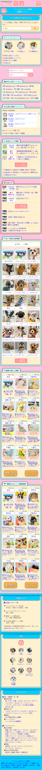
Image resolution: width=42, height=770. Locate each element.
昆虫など (30, 736)
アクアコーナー (9, 726)
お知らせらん (8, 628)
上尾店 (7, 175)
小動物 (22, 133)
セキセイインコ (10, 86)
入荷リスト (17, 730)
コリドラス (22, 736)
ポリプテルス (10, 742)
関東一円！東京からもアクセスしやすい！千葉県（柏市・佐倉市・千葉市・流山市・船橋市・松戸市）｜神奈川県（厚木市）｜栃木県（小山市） (20, 765)
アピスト (25, 730)
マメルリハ (9, 89)
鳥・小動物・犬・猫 (11, 697)
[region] (21, 119)
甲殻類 (20, 734)
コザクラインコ (23, 92)
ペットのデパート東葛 (22, 761)
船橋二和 (24, 170)
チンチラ (27, 701)
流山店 (7, 172)
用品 (6, 740)
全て (15, 175)
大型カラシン (10, 732)
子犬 (7, 98)
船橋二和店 (15, 752)
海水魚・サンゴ (10, 746)
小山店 (25, 172)
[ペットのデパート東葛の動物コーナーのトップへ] (6, 3)
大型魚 (18, 732)
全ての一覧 (9, 707)
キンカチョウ (18, 95)
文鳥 (18, 89)
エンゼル (33, 730)
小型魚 (26, 734)
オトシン (25, 732)
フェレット (28, 703)
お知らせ (7, 63)
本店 (33, 170)
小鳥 (16, 133)
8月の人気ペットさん (11, 55)
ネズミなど (17, 705)
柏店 (16, 170)
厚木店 (16, 172)
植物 (13, 738)
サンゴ (7, 738)
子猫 (7, 95)
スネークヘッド (21, 738)
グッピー (13, 734)
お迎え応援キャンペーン (12, 58)
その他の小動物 (27, 705)
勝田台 (34, 172)
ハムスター (27, 89)
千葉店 (7, 170)
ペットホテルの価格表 (13, 721)
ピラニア (22, 740)
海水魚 (32, 732)
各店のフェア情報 (10, 60)
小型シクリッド (10, 736)
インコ (24, 713)
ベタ (35, 740)
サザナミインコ (32, 95)
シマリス (8, 705)
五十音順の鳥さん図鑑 (13, 717)
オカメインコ (24, 86)
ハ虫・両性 (14, 740)
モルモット (18, 703)
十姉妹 (36, 98)
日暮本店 (24, 752)
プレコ (29, 740)
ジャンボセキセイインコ (21, 98)
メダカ (18, 742)
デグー (34, 701)
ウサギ (34, 92)
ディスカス (33, 738)
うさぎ (20, 701)
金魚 (6, 734)
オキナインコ (10, 92)
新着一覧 (8, 730)
